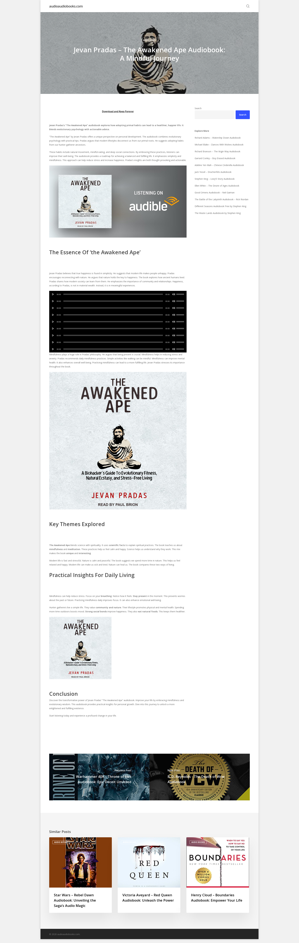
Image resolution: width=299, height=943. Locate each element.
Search (198, 108)
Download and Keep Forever (118, 111)
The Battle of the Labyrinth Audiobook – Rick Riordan (221, 199)
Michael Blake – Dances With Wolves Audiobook (219, 144)
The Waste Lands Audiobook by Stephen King (218, 213)
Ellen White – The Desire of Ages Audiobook (217, 185)
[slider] (180, 293)
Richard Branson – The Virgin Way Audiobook (217, 151)
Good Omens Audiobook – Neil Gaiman (215, 192)
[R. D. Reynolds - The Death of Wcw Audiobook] (200, 777)
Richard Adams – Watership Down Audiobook (218, 137)
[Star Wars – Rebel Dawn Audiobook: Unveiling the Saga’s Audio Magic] (80, 875)
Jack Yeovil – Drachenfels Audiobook (213, 171)
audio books (149, 39)
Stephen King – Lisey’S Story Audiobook (215, 178)
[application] (118, 294)
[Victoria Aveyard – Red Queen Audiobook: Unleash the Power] (149, 875)
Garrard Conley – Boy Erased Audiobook (215, 158)
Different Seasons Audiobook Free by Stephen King (220, 206)
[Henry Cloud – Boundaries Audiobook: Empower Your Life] (217, 875)
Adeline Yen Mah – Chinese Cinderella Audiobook (219, 165)
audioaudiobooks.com (66, 6)
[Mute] (173, 294)
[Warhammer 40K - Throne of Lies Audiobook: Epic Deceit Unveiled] (99, 777)
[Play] (53, 294)
